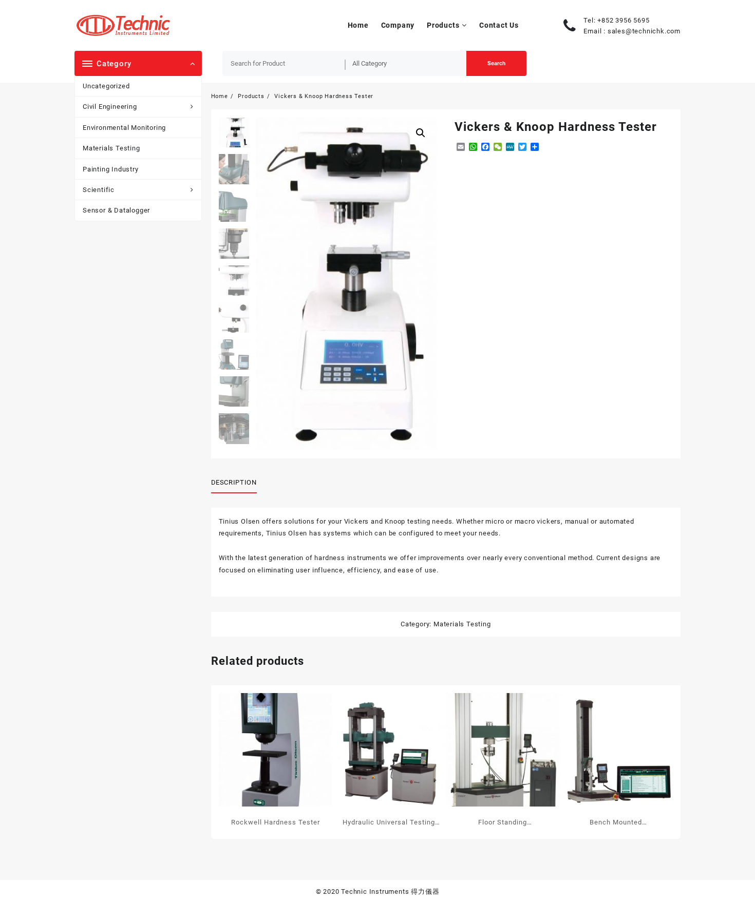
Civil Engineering (110, 106)
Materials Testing (111, 148)
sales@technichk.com (644, 31)
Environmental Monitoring (124, 127)
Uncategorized (106, 86)
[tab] (238, 483)
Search (496, 63)
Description (234, 482)
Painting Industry (111, 169)
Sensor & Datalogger (116, 210)
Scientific (99, 190)
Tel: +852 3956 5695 (616, 20)
